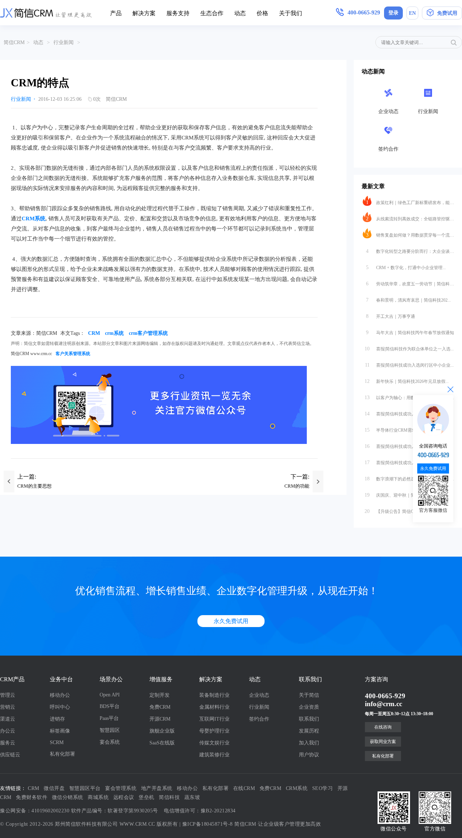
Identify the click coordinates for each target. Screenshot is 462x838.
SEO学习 (322, 788)
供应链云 (10, 754)
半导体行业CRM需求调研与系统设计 (405, 430)
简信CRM (14, 42)
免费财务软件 (31, 797)
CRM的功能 (296, 486)
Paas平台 (109, 718)
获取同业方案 (383, 741)
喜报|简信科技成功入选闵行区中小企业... (409, 365)
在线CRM (244, 788)
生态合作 (211, 13)
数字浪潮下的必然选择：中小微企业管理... (409, 478)
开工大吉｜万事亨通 (390, 316)
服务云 (7, 743)
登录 (393, 13)
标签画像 (60, 731)
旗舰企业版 (162, 731)
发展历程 (309, 731)
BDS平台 (109, 706)
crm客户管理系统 (148, 333)
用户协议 (309, 754)
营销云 (7, 707)
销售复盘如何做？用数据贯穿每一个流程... (410, 235)
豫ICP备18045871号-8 (207, 824)
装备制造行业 (214, 695)
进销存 (57, 719)
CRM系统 (33, 218)
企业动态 (259, 695)
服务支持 (177, 13)
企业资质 (309, 707)
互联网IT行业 (214, 719)
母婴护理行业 (214, 731)
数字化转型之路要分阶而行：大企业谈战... (410, 251)
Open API (110, 694)
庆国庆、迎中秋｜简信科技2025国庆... (407, 495)
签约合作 (259, 719)
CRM (94, 333)
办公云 (7, 731)
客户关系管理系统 (73, 353)
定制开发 (159, 695)
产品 (116, 13)
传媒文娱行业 (214, 743)
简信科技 (169, 797)
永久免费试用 (231, 621)
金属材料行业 (214, 707)
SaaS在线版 (162, 743)
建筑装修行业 (214, 754)
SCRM (57, 742)
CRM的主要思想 (34, 486)
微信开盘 (54, 788)
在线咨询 (383, 727)
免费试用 (447, 13)
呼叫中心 (60, 707)
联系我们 (309, 719)
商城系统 (98, 797)
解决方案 (144, 13)
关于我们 (290, 13)
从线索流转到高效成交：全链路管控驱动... (410, 218)
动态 (240, 13)
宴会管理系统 (120, 788)
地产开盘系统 (157, 788)
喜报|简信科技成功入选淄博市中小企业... (409, 446)
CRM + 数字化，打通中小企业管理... (406, 267)
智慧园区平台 (85, 788)
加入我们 (309, 743)
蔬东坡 (192, 797)
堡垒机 (146, 797)
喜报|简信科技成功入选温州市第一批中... (409, 462)
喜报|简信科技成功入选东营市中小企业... (409, 413)
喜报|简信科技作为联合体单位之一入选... (409, 348)
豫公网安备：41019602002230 (34, 810)
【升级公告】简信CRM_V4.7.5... (401, 511)
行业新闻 (63, 42)
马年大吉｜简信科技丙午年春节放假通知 (410, 332)
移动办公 (60, 695)
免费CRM (159, 707)
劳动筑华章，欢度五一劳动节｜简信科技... (410, 283)
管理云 (7, 695)
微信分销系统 (67, 797)
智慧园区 (110, 730)
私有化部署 (62, 754)
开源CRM (159, 719)
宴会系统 (110, 742)
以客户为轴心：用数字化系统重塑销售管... (409, 397)
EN (412, 13)
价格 (262, 13)
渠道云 (7, 719)
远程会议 (123, 797)
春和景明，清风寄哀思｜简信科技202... (408, 300)
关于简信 (309, 695)
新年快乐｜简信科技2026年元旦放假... (407, 381)
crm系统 (114, 333)
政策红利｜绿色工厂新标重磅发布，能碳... (410, 202)
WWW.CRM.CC (137, 824)
